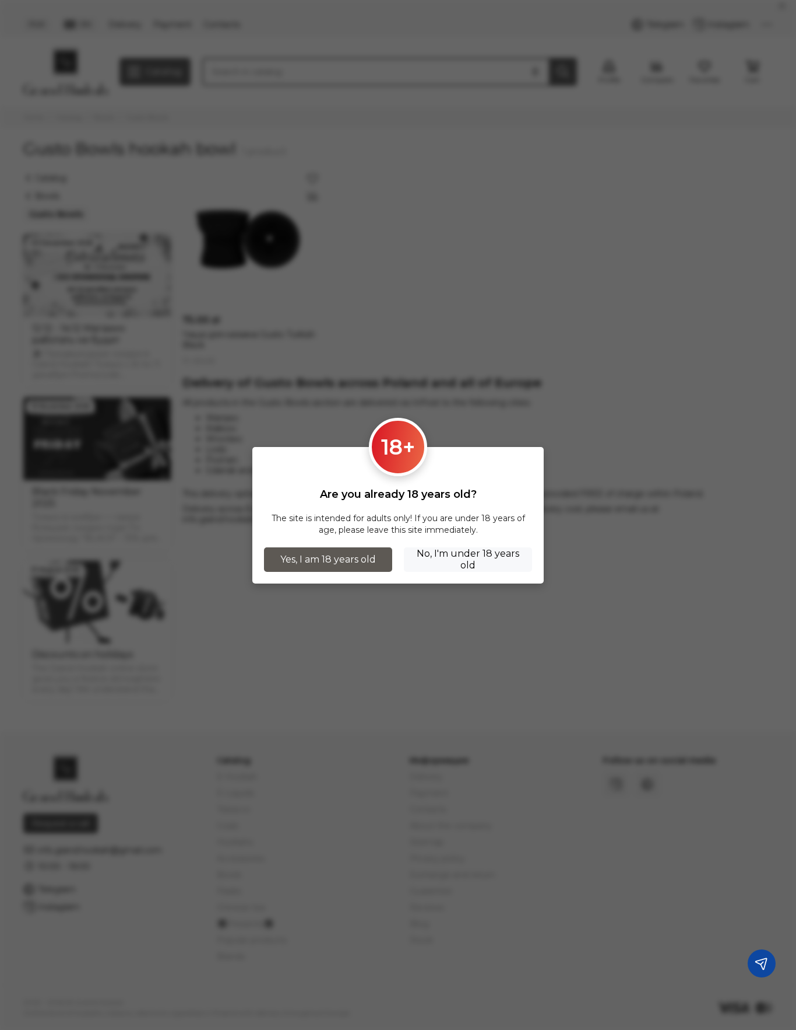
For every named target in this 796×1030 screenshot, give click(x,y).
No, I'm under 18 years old (468, 559)
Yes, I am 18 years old (328, 559)
